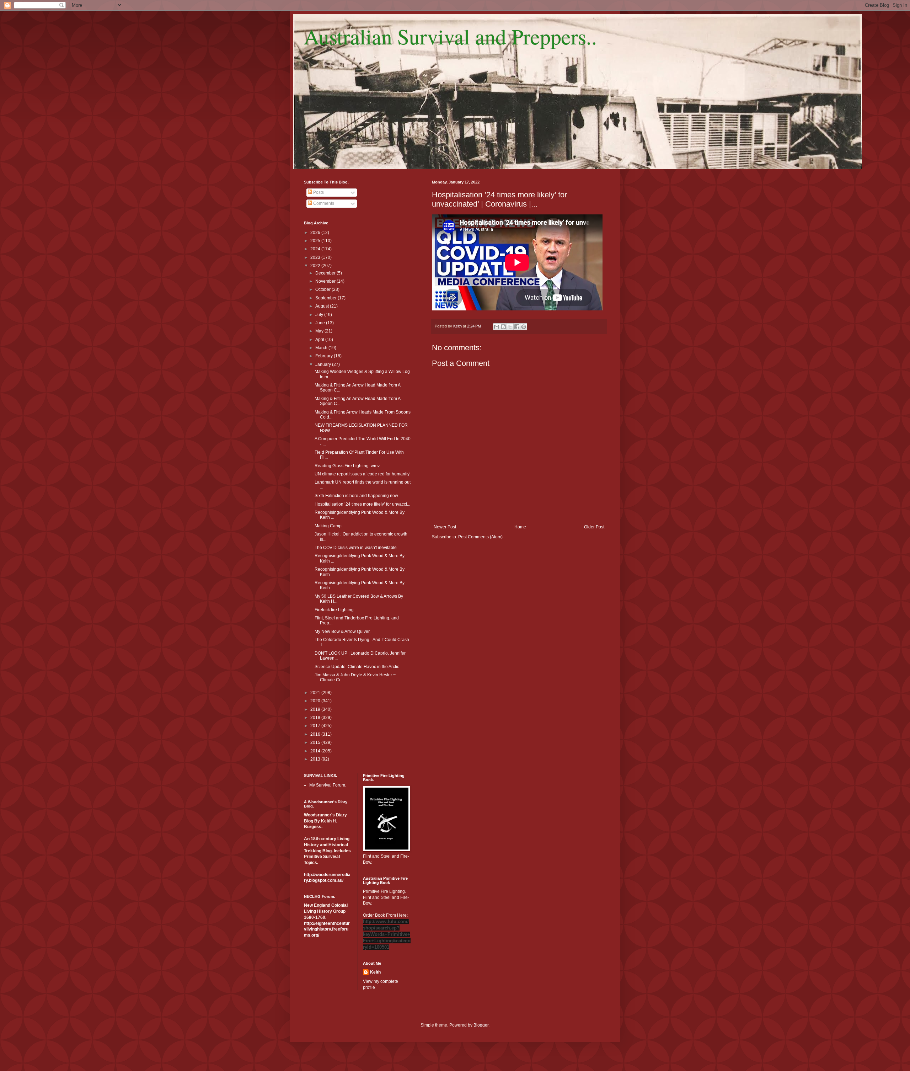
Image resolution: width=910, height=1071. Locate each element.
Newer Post (445, 526)
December (326, 273)
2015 (315, 742)
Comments (323, 203)
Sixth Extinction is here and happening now (356, 495)
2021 (315, 692)
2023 (315, 257)
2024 (315, 248)
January (323, 364)
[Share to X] (510, 326)
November (326, 281)
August (322, 306)
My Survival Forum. (327, 785)
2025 (315, 240)
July (319, 314)
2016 (315, 734)
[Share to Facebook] (516, 326)
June (320, 322)
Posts (318, 192)
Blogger (480, 1025)
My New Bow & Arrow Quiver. (342, 631)
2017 (315, 725)
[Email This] (496, 326)
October (323, 289)
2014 (315, 750)
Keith (375, 972)
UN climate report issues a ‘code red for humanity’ (363, 473)
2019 (315, 709)
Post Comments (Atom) (480, 536)
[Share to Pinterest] (523, 326)
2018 (315, 717)
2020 (315, 700)
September (326, 297)
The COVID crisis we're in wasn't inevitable (356, 547)
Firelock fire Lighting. (335, 609)
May (320, 331)
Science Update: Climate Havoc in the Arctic (357, 666)
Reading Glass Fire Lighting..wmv (347, 465)
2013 (315, 759)
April (320, 339)
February (324, 355)
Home (520, 526)
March (321, 347)
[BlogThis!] (503, 326)
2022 (315, 265)
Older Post (594, 526)
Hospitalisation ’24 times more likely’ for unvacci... (362, 504)
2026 (315, 232)
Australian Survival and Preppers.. (450, 36)
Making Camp (328, 525)
